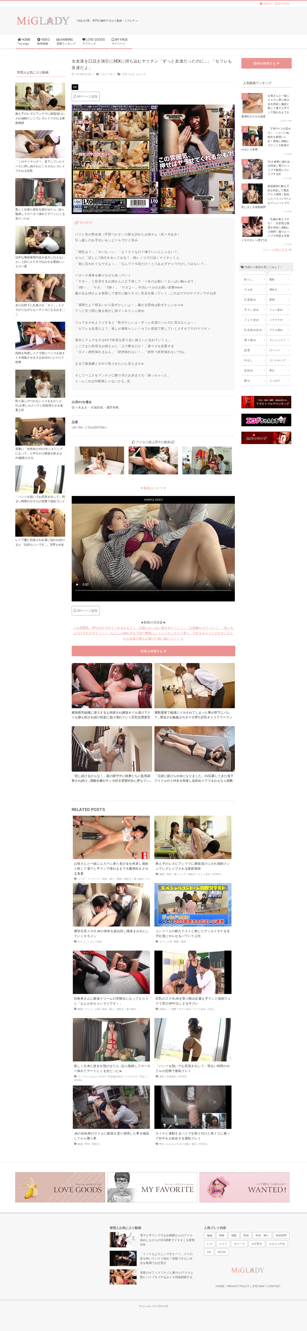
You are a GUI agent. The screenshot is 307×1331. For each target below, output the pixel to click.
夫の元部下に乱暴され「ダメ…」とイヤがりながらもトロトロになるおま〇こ (40, 309)
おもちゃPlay (98, 1076)
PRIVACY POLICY (238, 1286)
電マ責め (139, 878)
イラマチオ (131, 1076)
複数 (119, 878)
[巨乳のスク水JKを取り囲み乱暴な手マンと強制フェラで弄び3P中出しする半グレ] (192, 953)
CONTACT (274, 1286)
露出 (194, 1144)
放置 (247, 350)
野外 (87, 1144)
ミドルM (287, 153)
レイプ (223, 1244)
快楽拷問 (281, 1235)
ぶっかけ (274, 380)
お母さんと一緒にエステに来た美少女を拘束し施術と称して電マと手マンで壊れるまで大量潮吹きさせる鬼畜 (111, 868)
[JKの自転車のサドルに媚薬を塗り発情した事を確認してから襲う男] (111, 1088)
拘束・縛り (108, 878)
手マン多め (185, 1009)
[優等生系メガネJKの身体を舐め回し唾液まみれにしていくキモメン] (111, 885)
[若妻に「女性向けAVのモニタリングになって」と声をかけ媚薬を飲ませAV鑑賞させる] (40, 420)
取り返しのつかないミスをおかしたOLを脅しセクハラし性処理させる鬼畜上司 (39, 405)
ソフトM (287, 178)
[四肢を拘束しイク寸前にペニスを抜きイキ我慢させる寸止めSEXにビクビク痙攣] (40, 324)
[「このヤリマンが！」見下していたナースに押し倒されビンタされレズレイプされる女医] (40, 133)
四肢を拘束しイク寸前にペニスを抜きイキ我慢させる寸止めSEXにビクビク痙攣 (40, 357)
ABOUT (267, 4)
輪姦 (209, 1235)
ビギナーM (106, 74)
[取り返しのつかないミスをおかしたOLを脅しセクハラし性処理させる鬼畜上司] (40, 372)
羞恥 (183, 941)
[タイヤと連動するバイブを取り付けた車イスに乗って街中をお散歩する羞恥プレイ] (192, 1088)
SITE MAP (258, 1286)
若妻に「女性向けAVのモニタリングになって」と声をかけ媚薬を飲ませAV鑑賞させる (39, 453)
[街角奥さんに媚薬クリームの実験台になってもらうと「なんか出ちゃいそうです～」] (111, 953)
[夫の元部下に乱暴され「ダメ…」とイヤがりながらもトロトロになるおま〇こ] (40, 276)
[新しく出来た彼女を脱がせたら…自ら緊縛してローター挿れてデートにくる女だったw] (111, 1020)
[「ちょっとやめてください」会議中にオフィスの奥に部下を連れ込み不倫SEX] (207, 449)
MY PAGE (283, 4)
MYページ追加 (87, 96)
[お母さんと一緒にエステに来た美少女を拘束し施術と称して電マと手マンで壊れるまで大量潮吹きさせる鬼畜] (111, 818)
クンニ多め (204, 874)
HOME (220, 1286)
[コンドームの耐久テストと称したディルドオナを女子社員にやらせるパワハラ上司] (192, 885)
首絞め (248, 370)
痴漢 (246, 1235)
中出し (211, 1009)
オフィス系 (165, 941)
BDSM (222, 1252)
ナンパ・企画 (92, 1009)
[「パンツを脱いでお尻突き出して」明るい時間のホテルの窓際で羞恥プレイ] (192, 1020)
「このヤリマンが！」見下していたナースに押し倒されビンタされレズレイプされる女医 (40, 166)
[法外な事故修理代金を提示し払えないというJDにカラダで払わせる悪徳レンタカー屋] (40, 228)
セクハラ (141, 74)
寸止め (248, 289)
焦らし (248, 279)
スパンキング (277, 360)
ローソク (274, 350)
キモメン (83, 941)
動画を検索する (152, 651)
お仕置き (256, 1244)
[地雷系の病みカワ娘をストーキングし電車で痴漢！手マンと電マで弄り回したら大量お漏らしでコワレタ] (153, 449)
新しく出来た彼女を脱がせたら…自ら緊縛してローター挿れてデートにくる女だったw (40, 214)
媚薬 (161, 874)
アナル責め (276, 330)
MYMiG (217, 874)
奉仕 (272, 370)
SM (209, 1252)
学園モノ (164, 1009)
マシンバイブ (277, 340)
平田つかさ (128, 74)
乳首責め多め (115, 1076)
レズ (183, 874)
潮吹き (127, 878)
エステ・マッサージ (89, 878)
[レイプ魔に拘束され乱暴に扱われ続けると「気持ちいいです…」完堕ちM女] (40, 511)
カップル (83, 1076)
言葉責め (171, 1076)
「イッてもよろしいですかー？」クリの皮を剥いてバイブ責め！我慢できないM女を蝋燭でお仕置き (166, 1258)
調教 (222, 1235)
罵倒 (272, 299)
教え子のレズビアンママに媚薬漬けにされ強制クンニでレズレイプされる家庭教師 (40, 118)
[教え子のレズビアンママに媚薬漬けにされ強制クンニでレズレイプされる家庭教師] (192, 818)
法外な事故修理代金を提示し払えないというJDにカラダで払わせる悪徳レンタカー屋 (40, 261)
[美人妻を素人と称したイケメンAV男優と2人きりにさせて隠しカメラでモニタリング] (99, 449)
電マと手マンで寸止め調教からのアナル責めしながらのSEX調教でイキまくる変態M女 (167, 1239)
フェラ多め (96, 941)
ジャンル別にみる (276, 250)
